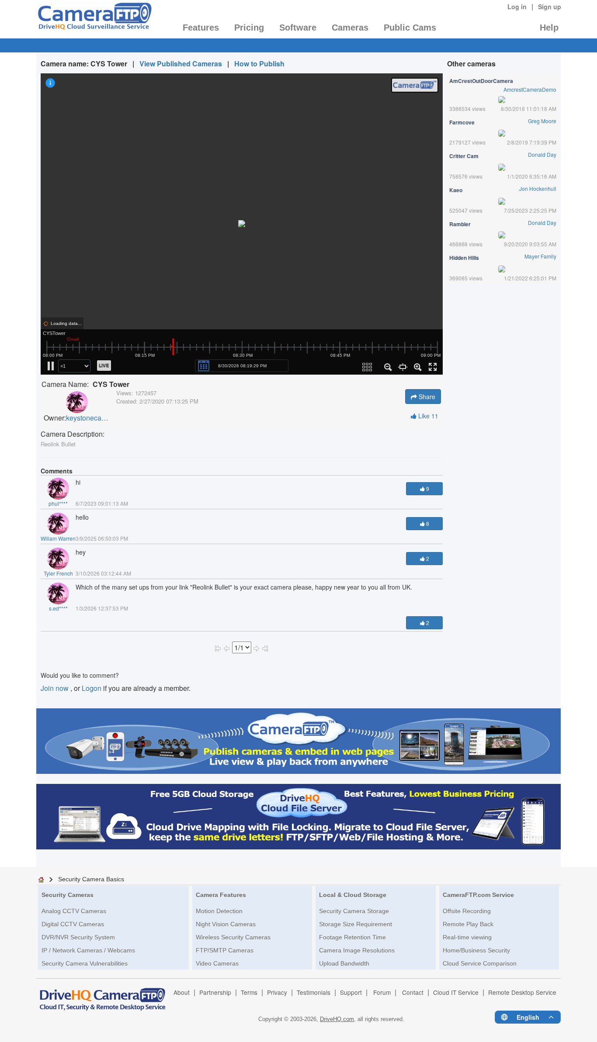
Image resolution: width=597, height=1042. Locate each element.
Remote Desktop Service (522, 992)
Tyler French (58, 573)
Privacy (277, 992)
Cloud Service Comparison (480, 963)
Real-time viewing (467, 937)
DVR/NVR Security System (78, 937)
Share (426, 396)
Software (297, 27)
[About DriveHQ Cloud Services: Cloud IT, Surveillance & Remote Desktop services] (102, 995)
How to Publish (259, 64)
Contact (412, 992)
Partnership (215, 992)
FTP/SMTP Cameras (224, 950)
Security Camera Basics (91, 879)
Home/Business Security (476, 950)
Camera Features (221, 894)
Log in (517, 6)
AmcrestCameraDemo (529, 89)
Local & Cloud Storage (352, 894)
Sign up (549, 6)
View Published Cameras (180, 64)
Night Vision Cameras (226, 924)
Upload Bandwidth (344, 963)
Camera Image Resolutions (357, 950)
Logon (91, 688)
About (182, 992)
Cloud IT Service (456, 992)
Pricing (249, 27)
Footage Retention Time (352, 937)
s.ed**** (58, 608)
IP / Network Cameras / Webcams (88, 950)
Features (201, 27)
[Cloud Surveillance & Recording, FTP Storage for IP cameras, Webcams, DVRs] (94, 18)
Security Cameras (68, 894)
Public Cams (410, 27)
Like (427, 415)
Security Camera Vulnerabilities (85, 963)
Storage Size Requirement (355, 924)
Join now (55, 688)
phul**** (58, 503)
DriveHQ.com (337, 1019)
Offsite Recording (467, 910)
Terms (249, 992)
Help (549, 27)
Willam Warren (58, 538)
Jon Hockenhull (537, 188)
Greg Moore (542, 120)
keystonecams (88, 418)
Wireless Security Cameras (233, 937)
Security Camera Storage (354, 910)
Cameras (350, 27)
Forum (382, 992)
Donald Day (542, 154)
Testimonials (313, 992)
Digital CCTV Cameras (73, 924)
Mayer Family (540, 256)
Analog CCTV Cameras (74, 910)
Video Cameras (217, 963)
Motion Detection (219, 910)
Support (351, 992)
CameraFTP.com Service (478, 894)
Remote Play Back (468, 924)
